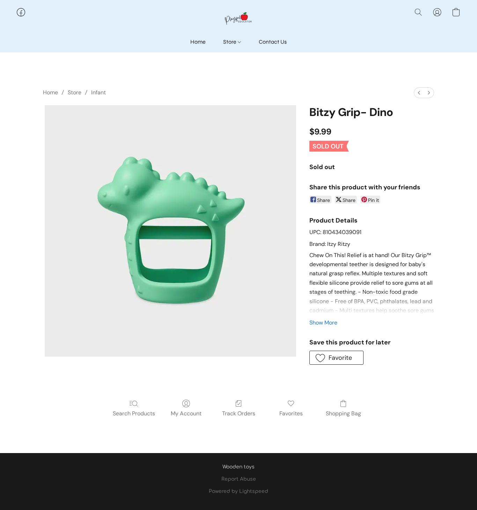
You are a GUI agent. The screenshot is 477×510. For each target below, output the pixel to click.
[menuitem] (419, 93)
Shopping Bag (343, 413)
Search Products (134, 413)
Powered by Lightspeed (238, 491)
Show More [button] (323, 322)
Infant (98, 92)
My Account (186, 413)
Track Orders (238, 413)
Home (198, 41)
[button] (238, 19)
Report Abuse (238, 479)
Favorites (291, 413)
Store (230, 41)
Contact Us (273, 41)
